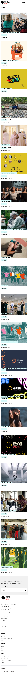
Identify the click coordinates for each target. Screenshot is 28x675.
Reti (2, 650)
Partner (3, 668)
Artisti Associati (5, 640)
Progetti (3, 648)
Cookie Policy (4, 658)
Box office (4, 631)
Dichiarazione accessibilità (8, 671)
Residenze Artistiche (7, 638)
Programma (4, 628)
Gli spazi (3, 636)
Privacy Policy (5, 656)
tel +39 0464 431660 (6, 609)
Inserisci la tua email (6, 586)
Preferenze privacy (6, 660)
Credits (3, 662)
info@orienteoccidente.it (7, 612)
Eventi (3, 646)
